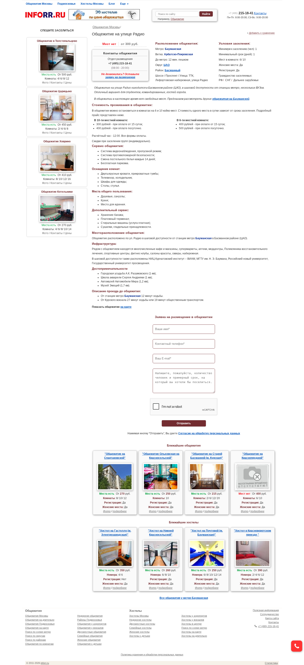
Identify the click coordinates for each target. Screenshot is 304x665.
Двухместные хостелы (142, 623)
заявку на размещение (120, 77)
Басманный (172, 70)
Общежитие (177, 19)
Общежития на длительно (39, 619)
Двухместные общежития (91, 631)
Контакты (260, 13)
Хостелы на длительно (194, 635)
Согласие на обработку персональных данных (209, 433)
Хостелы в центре (191, 623)
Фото (107, 511)
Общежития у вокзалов (90, 627)
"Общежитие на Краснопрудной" (252, 455)
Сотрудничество (269, 614)
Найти (206, 14)
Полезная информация (266, 610)
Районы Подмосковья (89, 619)
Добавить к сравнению (262, 33)
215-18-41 (241, 13)
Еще (123, 3)
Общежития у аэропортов (91, 623)
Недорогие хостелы (140, 619)
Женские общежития (89, 639)
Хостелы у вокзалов (192, 619)
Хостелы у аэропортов (194, 615)
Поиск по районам (35, 639)
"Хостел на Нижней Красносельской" (161, 532)
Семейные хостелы (140, 627)
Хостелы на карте (191, 631)
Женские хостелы (139, 631)
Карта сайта (272, 618)
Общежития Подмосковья (40, 623)
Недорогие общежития (90, 615)
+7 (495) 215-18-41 (120, 63)
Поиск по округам (35, 635)
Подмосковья (66, 3)
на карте (126, 306)
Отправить (184, 423)
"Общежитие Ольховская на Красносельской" (160, 455)
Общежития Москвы (39, 3)
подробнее (120, 511)
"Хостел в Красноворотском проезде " (252, 532)
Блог (112, 3)
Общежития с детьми (89, 644)
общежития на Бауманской (230, 98)
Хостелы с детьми (139, 635)
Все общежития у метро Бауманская (184, 598)
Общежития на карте (37, 627)
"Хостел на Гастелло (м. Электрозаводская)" (115, 532)
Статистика (271, 663)
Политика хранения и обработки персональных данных (152, 654)
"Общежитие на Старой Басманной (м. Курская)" (206, 455)
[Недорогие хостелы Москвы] (109, 14)
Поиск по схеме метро (38, 631)
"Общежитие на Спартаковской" (115, 455)
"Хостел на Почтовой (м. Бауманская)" (207, 532)
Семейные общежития (90, 635)
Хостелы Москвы (92, 3)
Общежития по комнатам (39, 644)
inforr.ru (45, 663)
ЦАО (167, 65)
